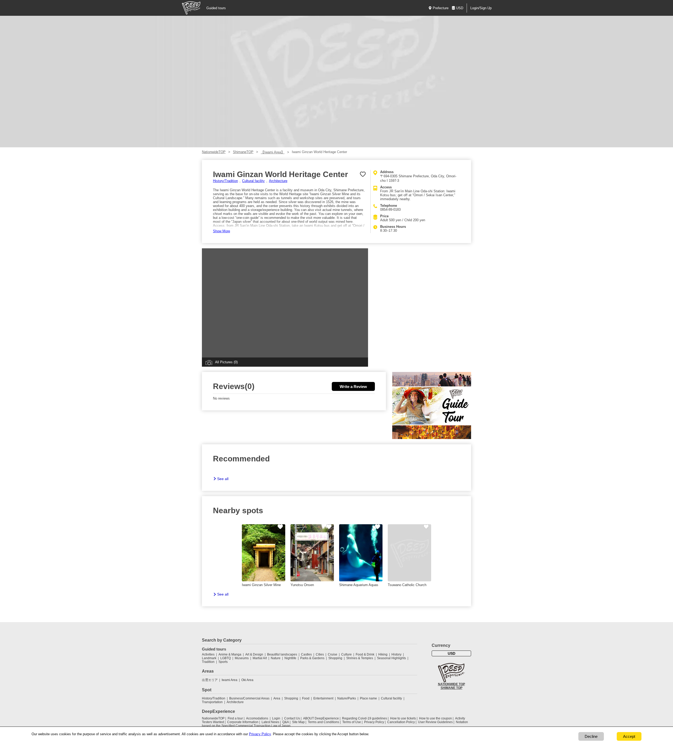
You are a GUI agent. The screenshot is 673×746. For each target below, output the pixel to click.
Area (276, 698)
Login (276, 718)
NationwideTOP (214, 152)
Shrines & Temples (359, 658)
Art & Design (254, 654)
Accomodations (257, 718)
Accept (629, 736)
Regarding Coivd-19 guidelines (364, 718)
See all (222, 479)
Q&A (285, 722)
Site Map (298, 722)
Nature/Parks (346, 698)
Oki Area (247, 680)
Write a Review (353, 386)
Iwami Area (229, 680)
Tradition (208, 662)
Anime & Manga (229, 654)
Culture (346, 654)
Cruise (332, 654)
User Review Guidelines (435, 722)
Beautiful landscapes (282, 654)
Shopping (335, 658)
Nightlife (290, 658)
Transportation (212, 702)
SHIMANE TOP (451, 688)
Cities (320, 654)
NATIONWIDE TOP (451, 684)
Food (305, 698)
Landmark (209, 658)
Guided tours (216, 8)
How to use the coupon (435, 718)
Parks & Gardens (312, 658)
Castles (306, 654)
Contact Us (292, 718)
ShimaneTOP (243, 152)
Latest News (270, 722)
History (396, 654)
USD (459, 8)
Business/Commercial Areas (249, 698)
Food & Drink (365, 654)
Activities (208, 654)
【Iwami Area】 (272, 152)
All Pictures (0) (226, 362)
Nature (276, 658)
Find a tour (235, 718)
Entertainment (323, 698)
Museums (242, 658)
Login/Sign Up (481, 8)
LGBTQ (225, 658)
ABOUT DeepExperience (321, 718)
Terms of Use (351, 722)
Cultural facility (253, 181)
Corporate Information (242, 722)
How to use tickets (403, 718)
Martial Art (260, 658)
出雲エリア (210, 680)
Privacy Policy (374, 722)
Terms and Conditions (323, 722)
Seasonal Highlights (391, 658)
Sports (223, 662)
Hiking (383, 654)
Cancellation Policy (401, 722)
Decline (591, 736)
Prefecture (440, 8)
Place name (369, 698)
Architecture (278, 181)
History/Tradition (225, 181)
